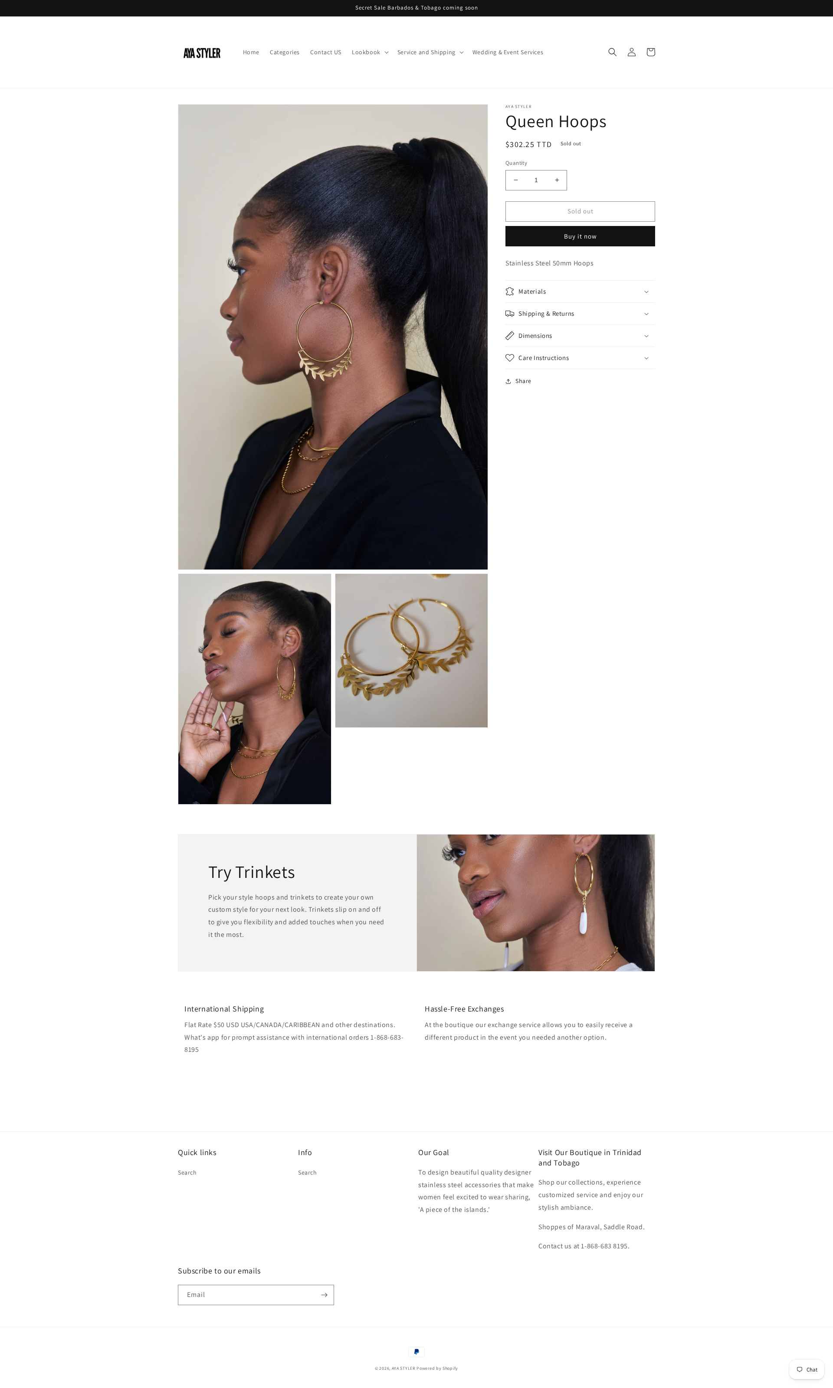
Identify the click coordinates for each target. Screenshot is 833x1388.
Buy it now (580, 236)
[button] (369, 52)
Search (187, 1172)
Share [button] (523, 381)
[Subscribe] (324, 1295)
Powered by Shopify (437, 1368)
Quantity (516, 163)
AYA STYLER (404, 1368)
